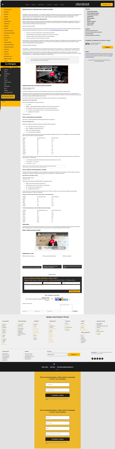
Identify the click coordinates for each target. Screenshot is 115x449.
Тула (3, 343)
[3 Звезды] (37, 299)
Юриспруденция (90, 18)
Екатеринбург (68, 324)
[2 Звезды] (32, 299)
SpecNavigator (94, 352)
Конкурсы (6, 69)
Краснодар (83, 328)
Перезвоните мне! (107, 4)
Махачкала (83, 334)
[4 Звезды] (42, 299)
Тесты (5, 77)
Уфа (50, 323)
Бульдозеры (6, 11)
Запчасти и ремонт (91, 21)
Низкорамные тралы (8, 56)
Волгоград (83, 326)
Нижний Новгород (53, 328)
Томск (35, 336)
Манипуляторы (7, 37)
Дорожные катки (7, 21)
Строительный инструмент (93, 13)
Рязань (4, 338)
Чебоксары (52, 342)
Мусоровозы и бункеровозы (9, 32)
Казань (51, 338)
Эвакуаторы (6, 53)
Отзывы (27, 4)
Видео (5, 88)
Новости (33, 4)
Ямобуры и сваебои (8, 58)
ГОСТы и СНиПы (90, 23)
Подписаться (74, 354)
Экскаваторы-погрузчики (9, 44)
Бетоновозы (6, 35)
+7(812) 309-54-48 (82, 3)
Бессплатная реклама (8, 96)
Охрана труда (90, 24)
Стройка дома (90, 16)
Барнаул (35, 323)
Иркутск (35, 327)
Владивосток (99, 328)
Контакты (52, 367)
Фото (5, 84)
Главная (57, 369)
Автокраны (6, 14)
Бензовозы (6, 18)
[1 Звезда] (28, 299)
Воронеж (4, 328)
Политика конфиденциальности (65, 367)
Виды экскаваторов (89, 33)
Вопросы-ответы (7, 82)
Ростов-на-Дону (84, 330)
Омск (35, 334)
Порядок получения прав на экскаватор (93, 32)
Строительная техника (92, 11)
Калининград (20, 327)
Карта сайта (45, 367)
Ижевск (51, 339)
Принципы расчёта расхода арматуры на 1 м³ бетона (72, 267)
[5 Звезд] (47, 299)
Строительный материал (92, 14)
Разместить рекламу (29, 353)
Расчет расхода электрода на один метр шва (31, 267)
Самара (51, 334)
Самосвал (6, 60)
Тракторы (6, 39)
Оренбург (51, 330)
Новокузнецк (36, 330)
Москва (4, 323)
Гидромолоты (6, 23)
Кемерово (36, 328)
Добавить (107, 47)
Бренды (88, 19)
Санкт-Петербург (21, 323)
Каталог (62, 4)
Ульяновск (52, 340)
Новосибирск (36, 332)
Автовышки (6, 25)
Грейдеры (6, 16)
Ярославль (5, 344)
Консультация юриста (8, 92)
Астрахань (83, 324)
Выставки (6, 90)
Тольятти (51, 336)
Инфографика (7, 86)
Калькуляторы (41, 4)
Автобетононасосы (8, 9)
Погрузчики (6, 51)
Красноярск (36, 331)
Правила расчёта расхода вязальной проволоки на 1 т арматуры (50, 267)
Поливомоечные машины (9, 46)
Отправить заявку (74, 291)
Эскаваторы (6, 49)
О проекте (49, 4)
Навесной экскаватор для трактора (92, 35)
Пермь (51, 332)
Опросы (5, 80)
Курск (4, 334)
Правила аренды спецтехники (91, 30)
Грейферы (6, 28)
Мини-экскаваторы (7, 42)
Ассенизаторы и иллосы (8, 30)
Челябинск (67, 328)
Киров (51, 324)
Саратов (51, 335)
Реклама (56, 4)
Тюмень (66, 326)
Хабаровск (99, 332)
